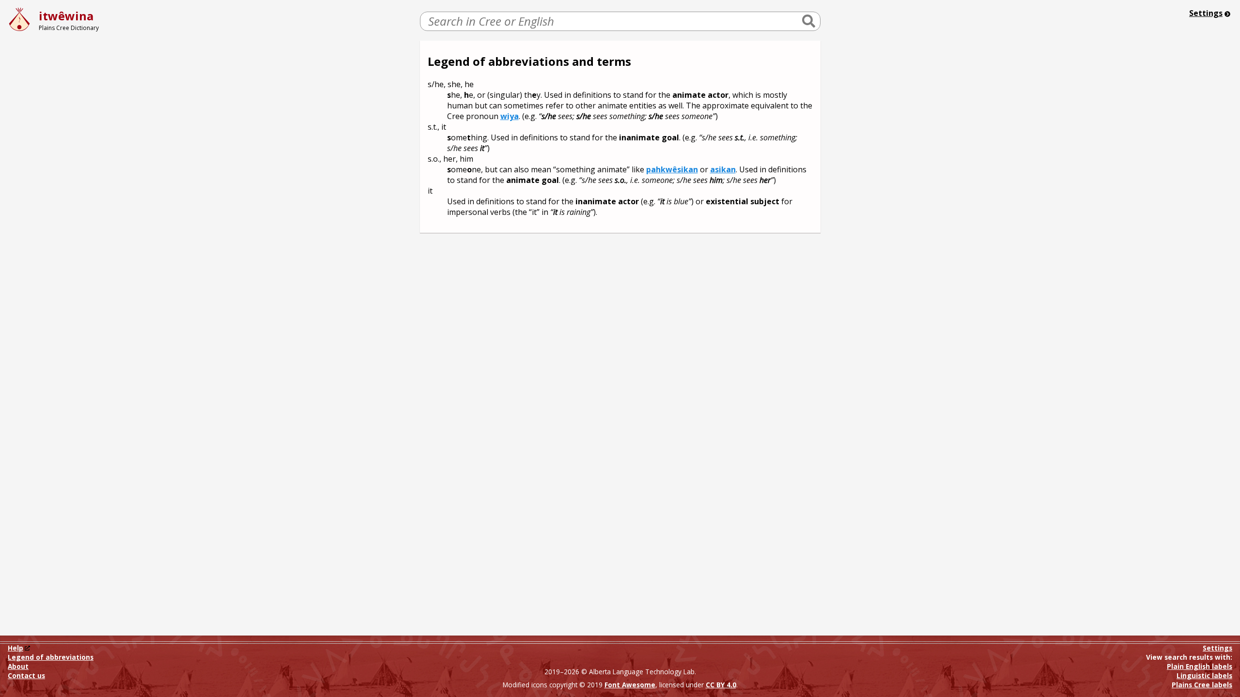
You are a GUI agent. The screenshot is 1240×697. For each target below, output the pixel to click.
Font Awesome (629, 684)
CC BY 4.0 (721, 684)
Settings (1206, 13)
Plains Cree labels (1202, 685)
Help (15, 647)
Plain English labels (1199, 666)
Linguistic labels (1204, 676)
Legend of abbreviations (50, 657)
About (18, 666)
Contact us (26, 675)
